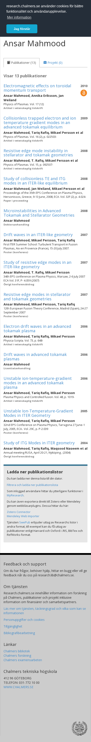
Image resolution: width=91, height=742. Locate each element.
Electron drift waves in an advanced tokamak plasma (37, 328)
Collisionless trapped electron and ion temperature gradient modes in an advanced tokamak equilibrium (40, 122)
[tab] (22, 62)
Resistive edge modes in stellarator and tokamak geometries (37, 296)
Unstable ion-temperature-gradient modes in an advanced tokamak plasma (38, 383)
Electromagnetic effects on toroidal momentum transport (37, 88)
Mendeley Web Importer (23, 516)
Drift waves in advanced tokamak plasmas (35, 356)
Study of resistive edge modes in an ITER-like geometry (37, 264)
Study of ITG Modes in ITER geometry (39, 442)
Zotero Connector (18, 512)
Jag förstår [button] (22, 29)
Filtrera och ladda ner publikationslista (32, 485)
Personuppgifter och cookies (24, 620)
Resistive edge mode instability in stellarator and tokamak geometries (38, 153)
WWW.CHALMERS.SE (18, 687)
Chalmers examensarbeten (23, 660)
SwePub (24, 522)
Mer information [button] (19, 17)
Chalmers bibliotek (17, 651)
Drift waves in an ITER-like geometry (38, 234)
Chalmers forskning (17, 655)
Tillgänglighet (13, 626)
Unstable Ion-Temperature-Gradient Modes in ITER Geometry (38, 413)
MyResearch (15, 495)
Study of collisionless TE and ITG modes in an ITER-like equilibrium (35, 181)
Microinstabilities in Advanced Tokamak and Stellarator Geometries (39, 213)
